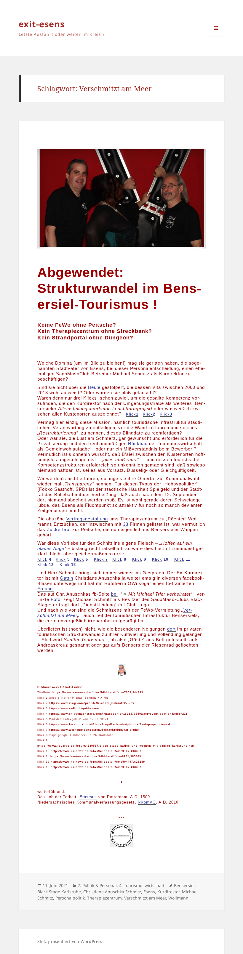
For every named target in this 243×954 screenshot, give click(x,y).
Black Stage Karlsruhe (59, 891)
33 (125, 524)
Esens (149, 891)
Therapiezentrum (104, 898)
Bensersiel (184, 885)
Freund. (45, 588)
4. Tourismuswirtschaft (141, 885)
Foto (55, 599)
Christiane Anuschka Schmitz (112, 891)
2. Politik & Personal (97, 885)
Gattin (66, 578)
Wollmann (178, 898)
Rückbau (138, 443)
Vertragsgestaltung (87, 518)
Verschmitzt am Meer (145, 898)
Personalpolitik (70, 898)
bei (114, 594)
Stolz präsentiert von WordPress (69, 941)
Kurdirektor (168, 891)
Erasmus (88, 797)
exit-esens (42, 24)
